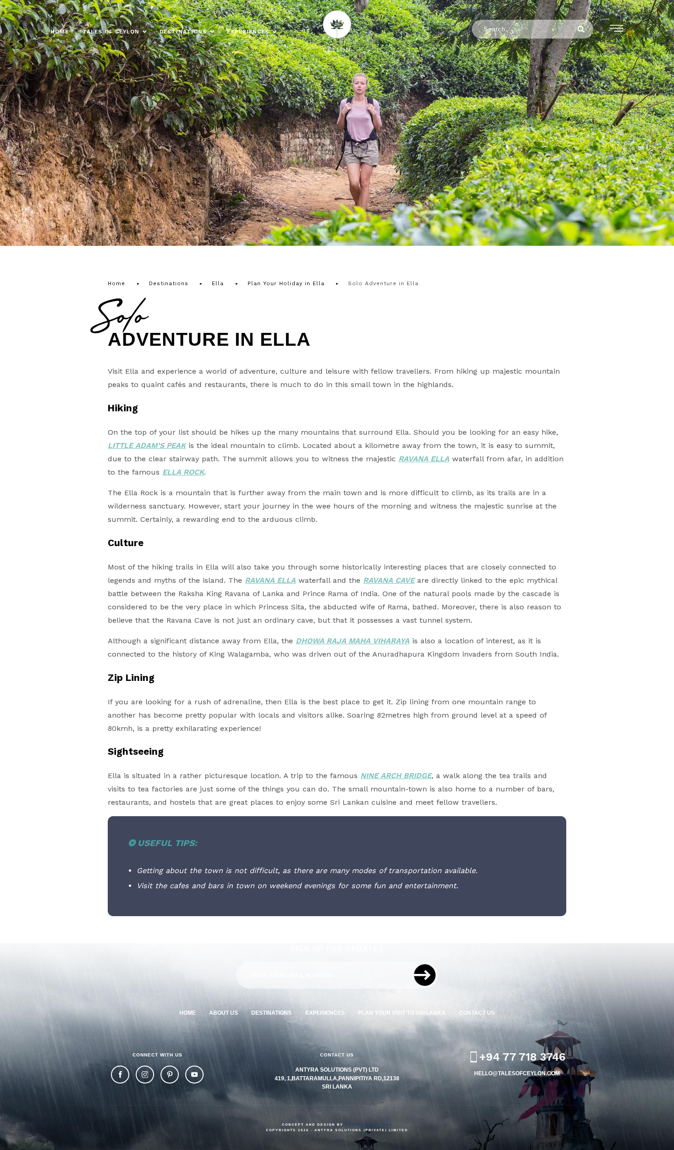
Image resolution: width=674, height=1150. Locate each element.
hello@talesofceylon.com (517, 1073)
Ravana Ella (423, 458)
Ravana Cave (388, 580)
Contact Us (477, 1013)
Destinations (183, 31)
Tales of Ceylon (111, 31)
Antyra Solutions (368, 1124)
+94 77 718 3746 (522, 1056)
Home (59, 31)
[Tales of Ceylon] (337, 31)
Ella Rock (183, 472)
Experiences (248, 31)
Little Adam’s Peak (147, 445)
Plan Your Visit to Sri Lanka (402, 1013)
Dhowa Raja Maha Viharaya (352, 640)
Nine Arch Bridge (395, 775)
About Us (223, 1013)
